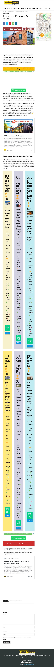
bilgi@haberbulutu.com (29, 664)
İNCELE (7, 333)
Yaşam (22, 8)
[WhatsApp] (13, 23)
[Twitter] (7, 23)
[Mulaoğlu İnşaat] (42, 35)
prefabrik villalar (18, 601)
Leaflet (38, 38)
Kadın (19, 8)
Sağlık (40, 8)
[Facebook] (4, 23)
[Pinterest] (10, 23)
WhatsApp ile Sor (20, 90)
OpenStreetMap (46, 38)
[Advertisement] (18, 50)
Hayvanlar (9, 8)
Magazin (15, 8)
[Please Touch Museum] (45, 18)
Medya (33, 8)
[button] (49, 8)
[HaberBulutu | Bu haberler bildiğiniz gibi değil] (27, 653)
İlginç (4, 8)
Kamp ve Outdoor (11, 11)
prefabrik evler (11, 601)
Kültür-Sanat (28, 8)
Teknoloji (45, 8)
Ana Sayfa (4, 11)
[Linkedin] (16, 23)
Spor (37, 8)
